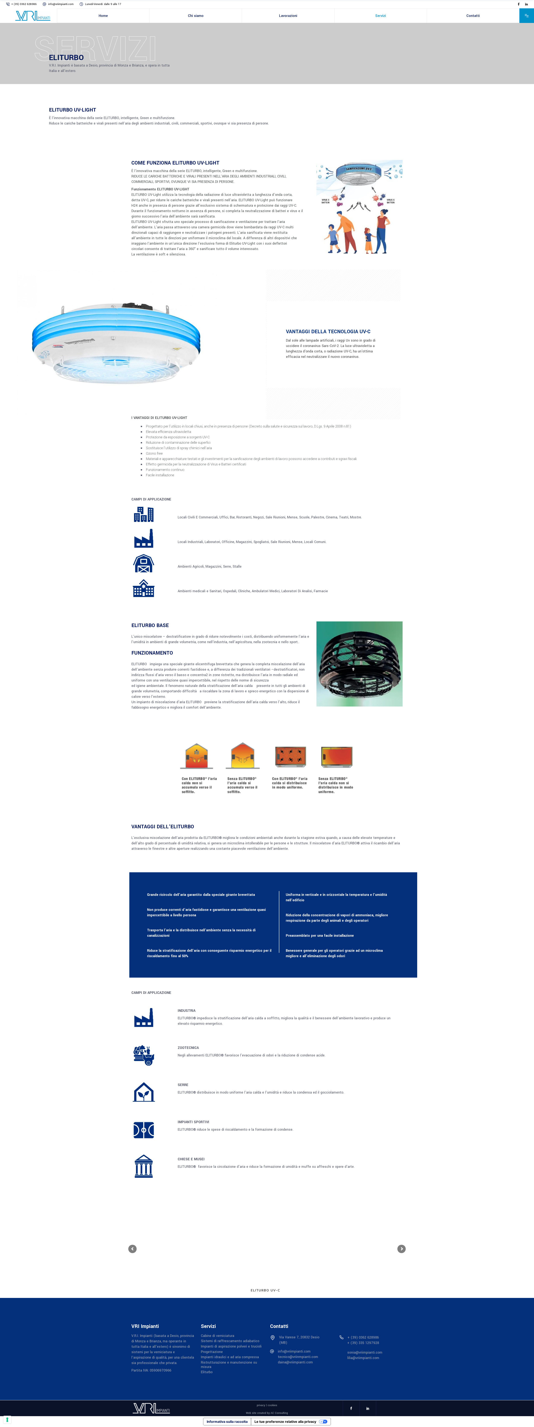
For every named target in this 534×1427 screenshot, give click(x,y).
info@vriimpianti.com (61, 4)
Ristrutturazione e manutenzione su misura (229, 1364)
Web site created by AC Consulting (267, 1413)
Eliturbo (207, 1372)
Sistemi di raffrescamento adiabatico (230, 1341)
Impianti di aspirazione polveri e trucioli (231, 1346)
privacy (261, 1405)
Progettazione (212, 1351)
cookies (272, 1405)
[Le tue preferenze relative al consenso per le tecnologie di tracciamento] (7, 1420)
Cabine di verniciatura (217, 1335)
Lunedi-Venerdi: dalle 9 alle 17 (103, 4)
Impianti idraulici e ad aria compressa (230, 1357)
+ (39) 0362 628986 (24, 4)
